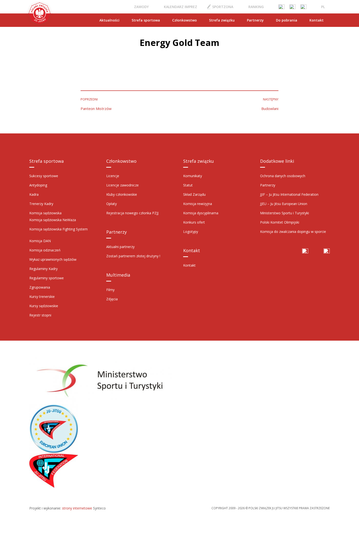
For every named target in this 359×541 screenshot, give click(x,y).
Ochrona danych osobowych (282, 175)
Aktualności (109, 20)
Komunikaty (192, 175)
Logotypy (190, 231)
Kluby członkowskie (121, 194)
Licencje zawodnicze (122, 185)
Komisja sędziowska (45, 213)
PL (323, 6)
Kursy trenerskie (42, 296)
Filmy (110, 289)
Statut (188, 185)
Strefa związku (222, 20)
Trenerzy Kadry (41, 203)
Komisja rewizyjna (197, 203)
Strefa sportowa (146, 20)
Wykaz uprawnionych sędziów (52, 259)
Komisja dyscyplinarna (200, 213)
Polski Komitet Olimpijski (279, 222)
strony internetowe (77, 508)
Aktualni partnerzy (120, 246)
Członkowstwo (184, 20)
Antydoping (38, 185)
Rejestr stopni (40, 315)
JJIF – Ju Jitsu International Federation (289, 194)
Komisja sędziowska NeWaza (52, 219)
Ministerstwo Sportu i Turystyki (284, 213)
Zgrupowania (39, 287)
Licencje (112, 175)
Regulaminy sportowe (46, 278)
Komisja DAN (40, 240)
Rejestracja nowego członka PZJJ (132, 213)
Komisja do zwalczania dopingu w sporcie (293, 231)
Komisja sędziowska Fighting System (58, 229)
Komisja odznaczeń (45, 250)
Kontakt (316, 20)
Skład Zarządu (194, 194)
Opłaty (111, 203)
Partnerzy (255, 20)
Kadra (34, 194)
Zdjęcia (112, 299)
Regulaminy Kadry (43, 268)
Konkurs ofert (194, 222)
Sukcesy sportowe (43, 175)
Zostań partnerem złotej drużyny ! (133, 256)
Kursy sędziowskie (43, 305)
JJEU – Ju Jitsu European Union (283, 203)
